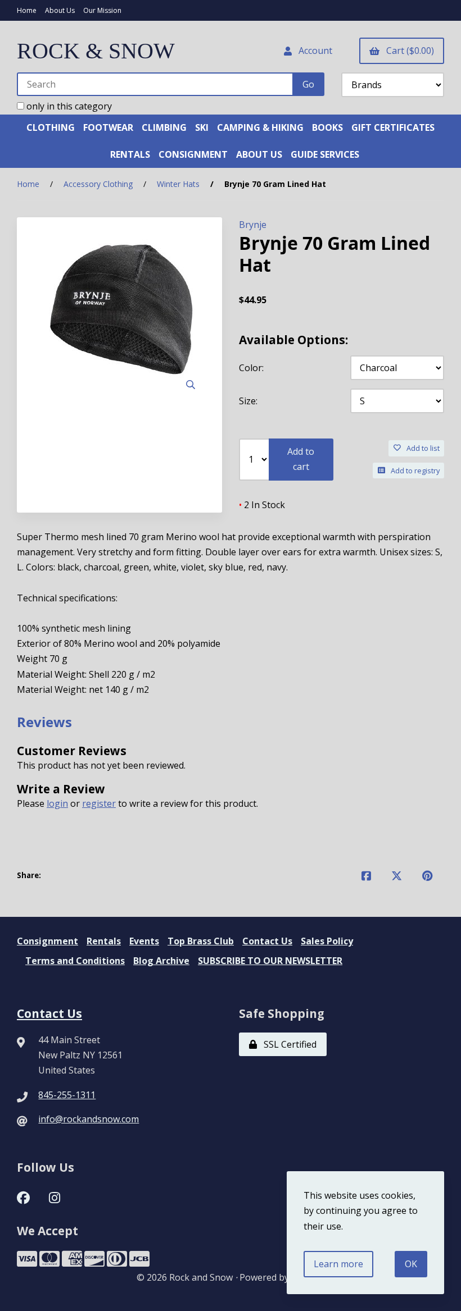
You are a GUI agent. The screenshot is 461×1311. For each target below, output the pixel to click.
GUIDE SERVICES (325, 154)
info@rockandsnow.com (88, 1119)
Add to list (421, 448)
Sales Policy (327, 941)
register (99, 803)
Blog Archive (161, 960)
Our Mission (102, 10)
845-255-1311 (67, 1095)
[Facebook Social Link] (23, 1196)
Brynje (252, 224)
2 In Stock (262, 505)
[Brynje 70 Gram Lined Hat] (119, 316)
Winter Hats (178, 184)
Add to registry (413, 470)
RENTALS (130, 154)
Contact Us (267, 941)
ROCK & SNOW (96, 50)
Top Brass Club (201, 941)
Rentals (104, 941)
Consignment (47, 941)
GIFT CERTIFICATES (393, 127)
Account (313, 50)
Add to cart (300, 459)
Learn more (338, 1264)
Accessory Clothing (98, 184)
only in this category (68, 106)
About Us (60, 10)
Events (144, 941)
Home (27, 10)
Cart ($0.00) (408, 50)
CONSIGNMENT (193, 154)
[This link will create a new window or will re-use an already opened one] (366, 875)
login (57, 803)
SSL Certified (288, 1044)
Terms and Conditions (75, 960)
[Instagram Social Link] (54, 1196)
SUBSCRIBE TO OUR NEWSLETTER (270, 960)
